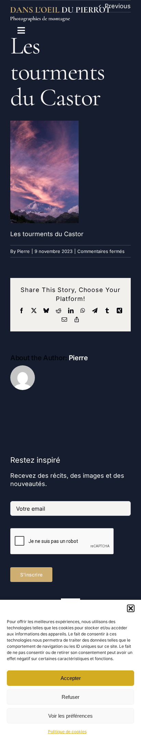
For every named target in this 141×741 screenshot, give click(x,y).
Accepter (71, 678)
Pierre (23, 251)
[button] (130, 608)
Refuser (70, 697)
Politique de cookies (67, 731)
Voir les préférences (70, 716)
